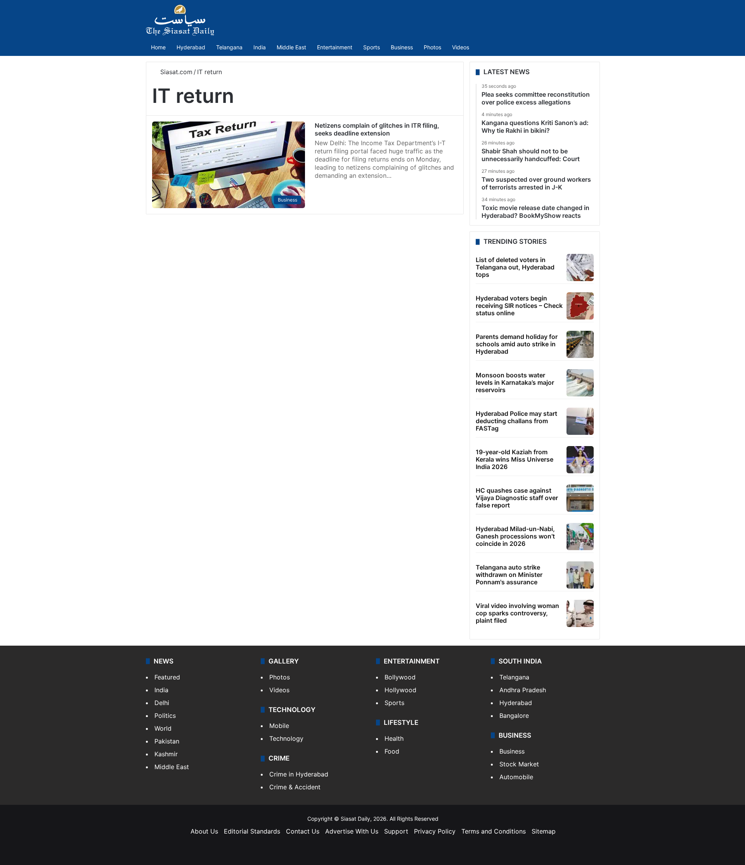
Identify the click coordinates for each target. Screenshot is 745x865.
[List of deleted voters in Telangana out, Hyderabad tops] (580, 267)
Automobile (516, 777)
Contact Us (302, 831)
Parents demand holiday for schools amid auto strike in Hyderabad (517, 344)
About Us (204, 831)
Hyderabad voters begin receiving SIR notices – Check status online (519, 305)
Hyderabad (191, 47)
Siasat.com (175, 72)
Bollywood (400, 677)
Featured (167, 677)
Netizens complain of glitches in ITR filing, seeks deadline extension (377, 129)
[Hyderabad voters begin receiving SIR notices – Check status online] (580, 306)
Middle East (291, 47)
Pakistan (166, 741)
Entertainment (334, 47)
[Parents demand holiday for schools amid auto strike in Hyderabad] (580, 344)
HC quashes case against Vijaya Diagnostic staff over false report (517, 497)
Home (158, 47)
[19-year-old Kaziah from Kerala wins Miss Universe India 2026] (580, 459)
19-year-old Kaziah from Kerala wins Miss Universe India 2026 (514, 459)
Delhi (161, 703)
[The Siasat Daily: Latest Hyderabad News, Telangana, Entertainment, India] (180, 20)
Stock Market (519, 764)
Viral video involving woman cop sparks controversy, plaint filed (517, 613)
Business (402, 47)
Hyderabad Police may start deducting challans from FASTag (516, 421)
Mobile (279, 726)
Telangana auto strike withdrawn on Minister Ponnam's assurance (509, 574)
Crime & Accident (295, 787)
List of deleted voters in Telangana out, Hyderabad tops (515, 267)
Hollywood (400, 690)
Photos (432, 47)
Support (396, 831)
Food (392, 751)
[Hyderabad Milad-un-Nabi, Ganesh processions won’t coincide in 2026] (580, 536)
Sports (371, 47)
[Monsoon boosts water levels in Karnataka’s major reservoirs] (580, 382)
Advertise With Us (351, 831)
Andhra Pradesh (522, 690)
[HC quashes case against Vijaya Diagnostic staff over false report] (580, 498)
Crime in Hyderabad (298, 774)
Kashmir (166, 754)
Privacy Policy (435, 831)
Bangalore (514, 715)
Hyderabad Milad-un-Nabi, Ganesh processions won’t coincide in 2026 (515, 536)
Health (394, 738)
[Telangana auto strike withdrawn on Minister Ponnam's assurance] (580, 575)
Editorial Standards (252, 831)
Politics (165, 715)
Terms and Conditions (493, 831)
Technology (286, 738)
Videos (460, 47)
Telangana (229, 47)
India (259, 47)
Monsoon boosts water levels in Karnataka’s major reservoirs (515, 382)
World (163, 728)
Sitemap (544, 831)
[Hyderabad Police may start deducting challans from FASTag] (580, 421)
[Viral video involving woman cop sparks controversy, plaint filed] (580, 613)
